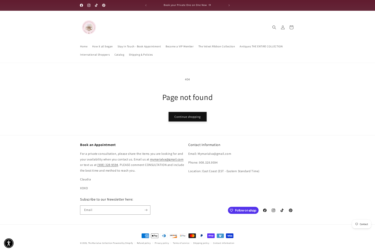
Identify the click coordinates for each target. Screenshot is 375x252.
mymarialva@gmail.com (167, 159)
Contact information (223, 243)
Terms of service (181, 243)
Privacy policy (162, 243)
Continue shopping (187, 117)
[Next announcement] (229, 5)
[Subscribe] (146, 210)
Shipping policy (201, 243)
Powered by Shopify (123, 243)
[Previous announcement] (146, 5)
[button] (274, 27)
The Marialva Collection (100, 243)
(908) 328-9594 (107, 165)
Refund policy (144, 243)
